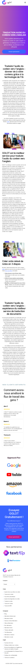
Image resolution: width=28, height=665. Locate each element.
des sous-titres (8, 270)
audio (8, 121)
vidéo (3, 269)
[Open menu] (24, 2)
